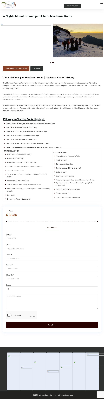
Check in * (10, 275)
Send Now (52, 325)
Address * (9, 265)
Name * (9, 235)
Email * (8, 245)
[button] (51, 62)
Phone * (9, 255)
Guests (8, 285)
